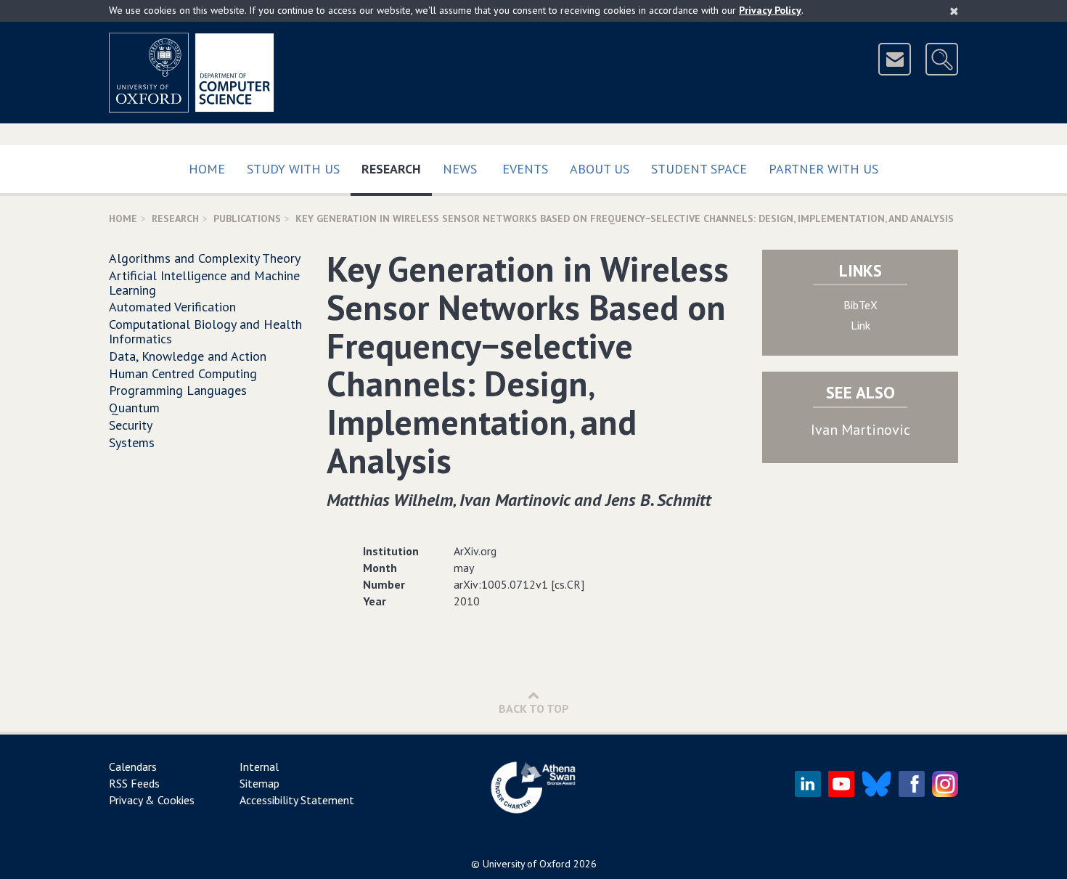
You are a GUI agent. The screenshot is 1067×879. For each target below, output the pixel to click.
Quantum (134, 407)
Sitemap (259, 783)
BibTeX (860, 305)
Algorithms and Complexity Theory (205, 258)
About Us (599, 168)
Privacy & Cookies (152, 800)
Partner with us (823, 168)
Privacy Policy (770, 10)
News (460, 168)
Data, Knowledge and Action (187, 356)
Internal (259, 766)
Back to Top (534, 708)
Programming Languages (178, 390)
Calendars (133, 766)
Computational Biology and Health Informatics (205, 331)
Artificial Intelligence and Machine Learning (204, 282)
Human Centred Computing (183, 373)
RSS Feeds (134, 783)
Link (860, 325)
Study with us (293, 168)
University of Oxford (527, 863)
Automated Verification (172, 306)
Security (130, 425)
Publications (247, 218)
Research (396, 168)
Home (207, 168)
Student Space (699, 168)
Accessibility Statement (297, 800)
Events (525, 168)
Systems (132, 442)
